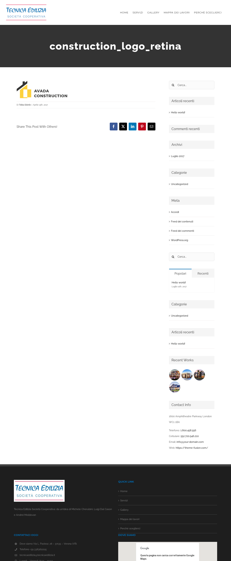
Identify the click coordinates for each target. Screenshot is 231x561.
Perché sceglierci (130, 528)
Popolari (180, 273)
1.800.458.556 (188, 430)
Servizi (124, 500)
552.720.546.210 (190, 436)
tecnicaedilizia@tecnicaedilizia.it (37, 555)
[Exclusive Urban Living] (199, 375)
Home (124, 491)
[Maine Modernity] (187, 375)
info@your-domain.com (190, 441)
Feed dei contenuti (182, 221)
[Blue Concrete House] (175, 387)
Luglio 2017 (177, 156)
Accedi (175, 212)
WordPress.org (179, 240)
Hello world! (178, 112)
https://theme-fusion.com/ (192, 447)
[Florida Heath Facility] (175, 375)
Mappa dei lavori (129, 519)
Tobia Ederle (25, 105)
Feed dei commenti (182, 230)
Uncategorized (179, 184)
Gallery (124, 509)
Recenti (203, 273)
